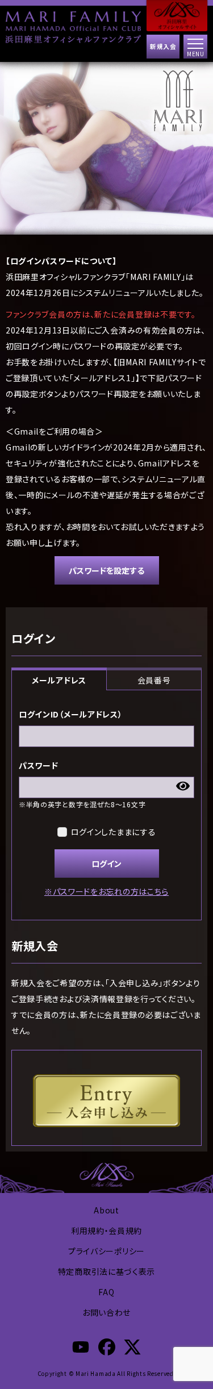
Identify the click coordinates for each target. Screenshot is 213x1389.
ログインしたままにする (113, 831)
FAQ (106, 1292)
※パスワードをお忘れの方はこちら (106, 891)
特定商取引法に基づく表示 (106, 1271)
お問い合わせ (106, 1312)
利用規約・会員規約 (106, 1230)
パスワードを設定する (106, 570)
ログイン (106, 863)
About (106, 1210)
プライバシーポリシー (106, 1251)
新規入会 (163, 46)
